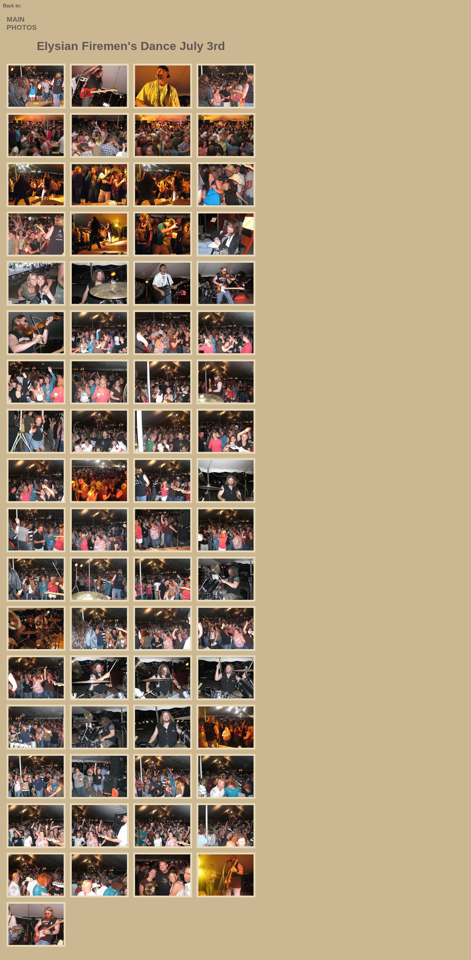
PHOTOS (22, 27)
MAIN (16, 19)
